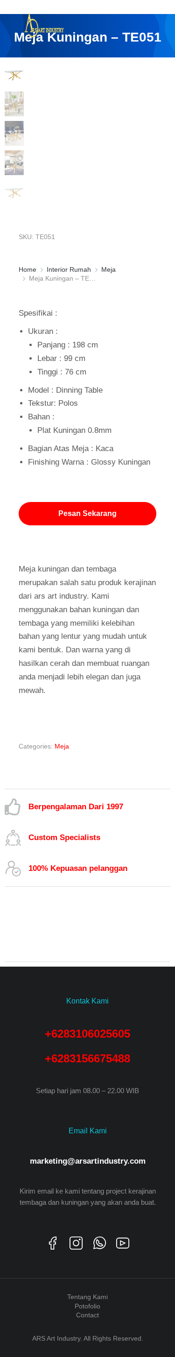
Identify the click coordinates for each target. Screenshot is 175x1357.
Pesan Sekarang (87, 513)
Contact (87, 1315)
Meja (62, 746)
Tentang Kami (87, 1296)
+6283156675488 (87, 1058)
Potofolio (87, 1306)
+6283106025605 (87, 1033)
